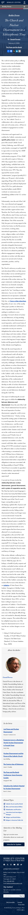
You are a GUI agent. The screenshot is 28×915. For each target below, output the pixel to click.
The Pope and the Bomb (14, 47)
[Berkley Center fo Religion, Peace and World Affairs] (14, 859)
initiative (6, 585)
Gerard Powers (15, 39)
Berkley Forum (6, 6)
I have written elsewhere (18, 301)
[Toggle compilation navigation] (24, 7)
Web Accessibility (10, 902)
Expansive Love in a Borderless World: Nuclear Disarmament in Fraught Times (14, 742)
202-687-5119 (10, 881)
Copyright (19, 902)
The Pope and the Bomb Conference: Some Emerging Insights (13, 775)
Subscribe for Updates (14, 844)
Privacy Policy (21, 904)
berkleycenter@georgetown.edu (14, 883)
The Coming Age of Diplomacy (13, 764)
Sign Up (22, 896)
